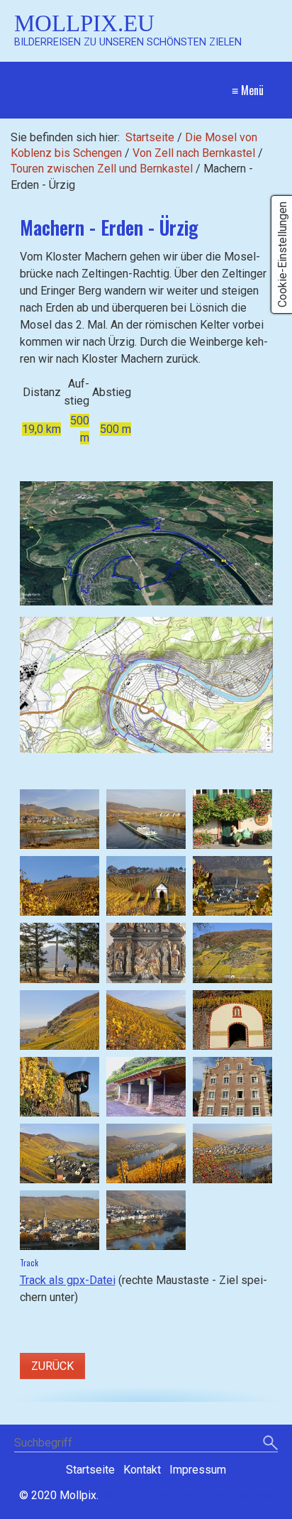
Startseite (149, 137)
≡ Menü (248, 90)
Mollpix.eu (84, 23)
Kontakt (142, 1469)
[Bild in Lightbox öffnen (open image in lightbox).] (146, 543)
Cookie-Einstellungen (282, 254)
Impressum (197, 1469)
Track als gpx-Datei (68, 1280)
